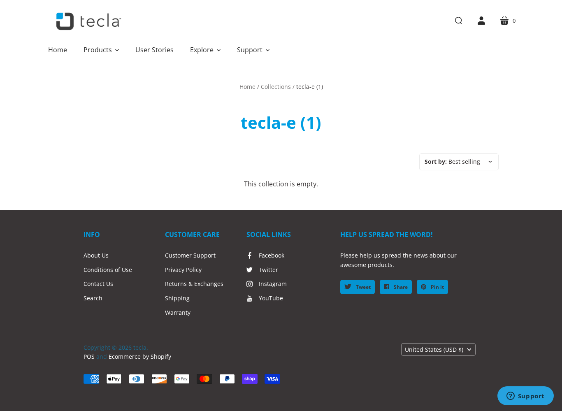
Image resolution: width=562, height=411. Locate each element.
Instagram (273, 284)
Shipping (177, 298)
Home (247, 87)
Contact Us (98, 284)
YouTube (271, 298)
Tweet (363, 286)
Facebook (271, 255)
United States (434, 349)
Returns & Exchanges (194, 284)
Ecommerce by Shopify (140, 356)
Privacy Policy (183, 270)
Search (93, 298)
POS (89, 356)
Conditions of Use (108, 270)
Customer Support (190, 255)
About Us (96, 255)
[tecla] (87, 21)
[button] (101, 49)
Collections (276, 87)
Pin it (437, 286)
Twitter (268, 270)
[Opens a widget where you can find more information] (525, 396)
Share (400, 286)
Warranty (177, 312)
